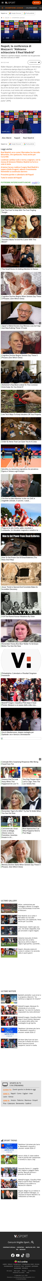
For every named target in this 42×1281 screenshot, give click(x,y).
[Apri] (2, 2)
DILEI (22, 1266)
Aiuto (27, 1272)
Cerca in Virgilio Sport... (19, 1242)
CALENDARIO (31, 8)
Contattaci (20, 1247)
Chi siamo (9, 1270)
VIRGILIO (10, 1264)
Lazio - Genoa (8, 1097)
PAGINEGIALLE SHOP (28, 1264)
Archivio (22, 1249)
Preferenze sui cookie (18, 1272)
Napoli (17, 138)
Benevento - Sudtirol (23, 1103)
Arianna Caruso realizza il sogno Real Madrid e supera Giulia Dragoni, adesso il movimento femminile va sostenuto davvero (20, 169)
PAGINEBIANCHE (8, 1266)
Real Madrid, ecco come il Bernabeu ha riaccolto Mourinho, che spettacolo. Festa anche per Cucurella (20, 154)
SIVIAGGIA (28, 1266)
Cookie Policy (31, 1270)
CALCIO (7, 18)
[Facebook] (13, 1257)
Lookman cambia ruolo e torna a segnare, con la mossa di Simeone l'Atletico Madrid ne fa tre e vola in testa (20, 162)
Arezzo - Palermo (17, 1100)
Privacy (24, 1270)
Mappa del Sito (30, 1247)
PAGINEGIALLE (17, 1264)
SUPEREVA (25, 1268)
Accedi (36, 3)
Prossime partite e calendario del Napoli (17, 174)
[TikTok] (22, 1257)
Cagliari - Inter (28, 1093)
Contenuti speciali (9, 1247)
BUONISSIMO (17, 1268)
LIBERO (5, 1264)
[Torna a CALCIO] (2, 7)
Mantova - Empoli (31, 1100)
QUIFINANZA (35, 1266)
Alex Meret (6, 138)
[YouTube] (17, 1257)
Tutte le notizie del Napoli (11, 177)
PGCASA (37, 1264)
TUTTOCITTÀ (17, 1266)
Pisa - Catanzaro (9, 1103)
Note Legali (17, 1270)
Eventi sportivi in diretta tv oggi (24, 1089)
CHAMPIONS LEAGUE (18, 18)
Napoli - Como (16, 1093)
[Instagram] (27, 1257)
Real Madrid (28, 138)
